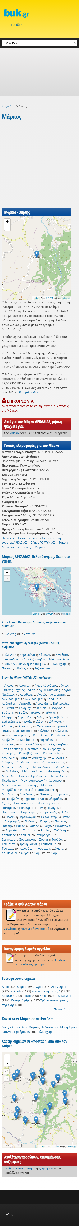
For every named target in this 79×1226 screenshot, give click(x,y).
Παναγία (7, 668)
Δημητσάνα (27, 655)
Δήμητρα (8, 717)
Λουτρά (39, 762)
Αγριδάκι (26, 694)
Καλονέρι (61, 730)
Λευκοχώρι (39, 758)
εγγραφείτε (46, 1168)
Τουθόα (57, 839)
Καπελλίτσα (59, 735)
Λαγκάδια (8, 758)
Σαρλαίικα (30, 830)
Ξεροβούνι (13, 799)
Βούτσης (7, 712)
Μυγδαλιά (9, 794)
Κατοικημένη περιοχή (46, 991)
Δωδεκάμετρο (11, 721)
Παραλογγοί (29, 812)
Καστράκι (8, 744)
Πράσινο (30, 821)
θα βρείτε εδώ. (29, 392)
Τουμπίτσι (9, 844)
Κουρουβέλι (51, 753)
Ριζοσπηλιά (42, 668)
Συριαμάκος (27, 839)
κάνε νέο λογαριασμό (35, 929)
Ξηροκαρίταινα (34, 799)
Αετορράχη (57, 694)
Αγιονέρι (24, 685)
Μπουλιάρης (45, 790)
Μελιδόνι (12, 771)
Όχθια (6, 803)
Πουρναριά (11, 821)
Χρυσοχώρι (9, 853)
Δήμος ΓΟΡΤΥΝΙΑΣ (43, 542)
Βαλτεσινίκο (61, 703)
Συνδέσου (10, 929)
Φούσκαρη (43, 848)
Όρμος (21, 987)
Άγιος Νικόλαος (49, 690)
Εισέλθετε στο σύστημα (19, 1168)
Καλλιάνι (43, 730)
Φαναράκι (25, 848)
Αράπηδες (8, 703)
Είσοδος (16, 25)
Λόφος (27, 996)
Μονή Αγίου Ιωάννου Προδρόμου (24, 776)
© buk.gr (66, 298)
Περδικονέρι (49, 817)
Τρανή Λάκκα (28, 844)
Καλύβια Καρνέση (17, 735)
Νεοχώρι (45, 794)
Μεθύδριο (62, 767)
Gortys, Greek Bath (14, 1027)
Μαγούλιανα (41, 767)
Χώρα (25, 853)
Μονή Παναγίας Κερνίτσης (19, 785)
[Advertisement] (39, 72)
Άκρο (5, 987)
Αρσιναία (41, 703)
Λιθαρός (7, 762)
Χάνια (59, 848)
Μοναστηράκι (56, 771)
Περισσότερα (62, 1009)
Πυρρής (7, 826)
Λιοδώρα (23, 762)
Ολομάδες (55, 799)
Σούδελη (60, 830)
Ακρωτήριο (58, 987)
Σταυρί (25, 835)
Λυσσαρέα (8, 767)
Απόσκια (52, 699)
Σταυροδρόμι (44, 835)
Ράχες (47, 826)
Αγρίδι (41, 694)
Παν (40, 808)
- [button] (7, 227)
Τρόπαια (7, 848)
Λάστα (23, 758)
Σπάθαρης (9, 835)
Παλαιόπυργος (24, 803)
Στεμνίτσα (8, 839)
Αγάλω (8, 685)
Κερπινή (32, 749)
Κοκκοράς (8, 753)
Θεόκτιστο (44, 726)
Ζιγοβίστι (62, 655)
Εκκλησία (15, 991)
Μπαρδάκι (9, 790)
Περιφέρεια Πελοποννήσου (20, 538)
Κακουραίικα (23, 730)
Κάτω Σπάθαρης (12, 749)
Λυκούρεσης (56, 762)
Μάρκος (40, 547)
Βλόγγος (10, 634)
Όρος (39, 987)
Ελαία (28, 721)
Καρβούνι (8, 740)
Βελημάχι (25, 708)
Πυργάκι (60, 821)
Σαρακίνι (12, 830)
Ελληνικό (55, 721)
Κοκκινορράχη (52, 749)
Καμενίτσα (40, 735)
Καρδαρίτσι (27, 740)
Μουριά (46, 785)
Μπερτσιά (26, 790)
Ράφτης (34, 826)
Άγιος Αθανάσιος (46, 685)
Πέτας (66, 817)
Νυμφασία (62, 794)
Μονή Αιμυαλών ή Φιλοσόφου (24, 664)
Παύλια (66, 812)
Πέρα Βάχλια (27, 817)
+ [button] (7, 221)
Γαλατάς (49, 712)
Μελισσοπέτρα (59, 659)
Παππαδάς (9, 812)
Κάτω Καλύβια (29, 744)
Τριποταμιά (48, 844)
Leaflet (36, 298)
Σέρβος (45, 830)
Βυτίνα (35, 712)
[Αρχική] (39, 13)
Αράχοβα (25, 703)
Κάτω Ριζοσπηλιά (33, 659)
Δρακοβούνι (57, 717)
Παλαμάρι (8, 808)
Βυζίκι (23, 712)
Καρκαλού (11, 659)
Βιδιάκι (42, 708)
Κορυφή (7, 996)
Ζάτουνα (29, 634)
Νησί (43, 996)
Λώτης (23, 767)
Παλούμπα (26, 808)
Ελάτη (40, 721)
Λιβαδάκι (58, 758)
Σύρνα (43, 839)
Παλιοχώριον (50, 1027)
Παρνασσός (49, 812)
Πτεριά (44, 821)
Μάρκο (14, 433)
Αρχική (6, 106)
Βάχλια (9, 708)
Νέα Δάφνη (27, 794)
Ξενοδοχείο (63, 996)
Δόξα (40, 717)
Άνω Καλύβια (11, 699)
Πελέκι (10, 817)
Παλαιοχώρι (58, 664)
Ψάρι (37, 853)
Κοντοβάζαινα (28, 753)
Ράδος (21, 668)
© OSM (49, 298)
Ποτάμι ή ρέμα (20, 1000)
